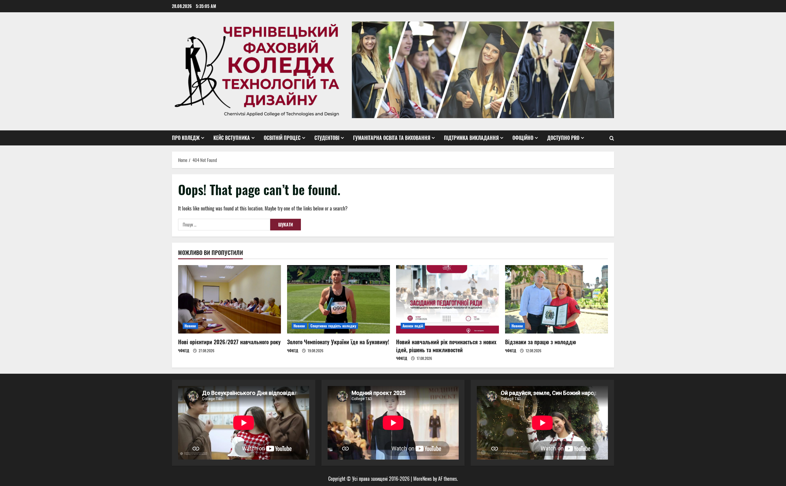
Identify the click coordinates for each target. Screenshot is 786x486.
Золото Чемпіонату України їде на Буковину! (338, 342)
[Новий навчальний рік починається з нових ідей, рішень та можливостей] (447, 299)
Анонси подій (413, 325)
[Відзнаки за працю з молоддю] (556, 299)
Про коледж (186, 137)
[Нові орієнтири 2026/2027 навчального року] (229, 299)
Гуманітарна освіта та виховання (391, 137)
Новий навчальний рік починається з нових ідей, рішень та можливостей (446, 345)
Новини (190, 325)
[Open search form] (611, 138)
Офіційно (522, 137)
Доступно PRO (563, 137)
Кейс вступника (231, 137)
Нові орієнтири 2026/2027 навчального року (229, 342)
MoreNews (422, 478)
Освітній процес (282, 137)
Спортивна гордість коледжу (333, 325)
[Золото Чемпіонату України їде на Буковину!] (338, 299)
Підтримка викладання (471, 137)
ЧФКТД (183, 350)
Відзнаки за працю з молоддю (540, 342)
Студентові (326, 137)
